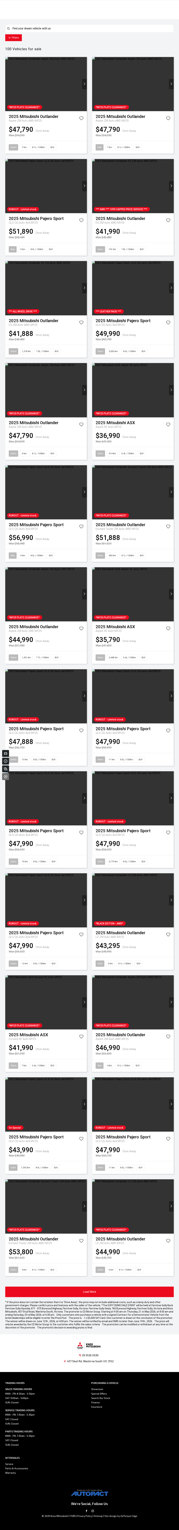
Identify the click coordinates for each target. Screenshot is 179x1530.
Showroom (97, 1389)
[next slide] (84, 84)
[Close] (5, 776)
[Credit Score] (5, 761)
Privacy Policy (84, 1515)
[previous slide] (7, 84)
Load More (89, 1291)
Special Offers (99, 1393)
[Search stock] (5, 768)
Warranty (10, 1472)
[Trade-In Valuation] (5, 753)
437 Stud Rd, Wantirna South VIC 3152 (90, 1361)
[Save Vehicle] (81, 119)
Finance (95, 1402)
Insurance (96, 1406)
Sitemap (98, 1515)
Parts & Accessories (16, 1468)
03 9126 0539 (90, 1355)
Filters (15, 37)
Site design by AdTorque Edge (120, 1515)
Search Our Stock (100, 1397)
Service (9, 1463)
